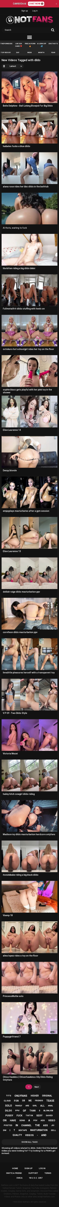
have (13, 1120)
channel (26, 1125)
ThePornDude (6, 43)
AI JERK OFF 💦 (41, 45)
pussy (9, 1115)
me (30, 1100)
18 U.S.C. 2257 (35, 1178)
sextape (22, 1130)
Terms (47, 1173)
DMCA (19, 1178)
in (17, 1125)
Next (36, 1087)
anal (50, 1106)
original (47, 1095)
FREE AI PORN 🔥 (30, 45)
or (23, 1100)
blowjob (48, 1110)
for (16, 1100)
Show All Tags (29, 1142)
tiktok (29, 1115)
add (43, 1120)
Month (41, 52)
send (22, 1120)
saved (49, 1115)
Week (29, 52)
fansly (18, 1106)
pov (35, 1120)
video (51, 1120)
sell (53, 1130)
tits (8, 1095)
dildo (8, 1110)
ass (45, 1125)
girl (35, 1106)
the (37, 1125)
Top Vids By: (6, 52)
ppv (17, 1110)
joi (52, 1125)
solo (8, 1105)
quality (17, 1135)
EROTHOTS (53, 43)
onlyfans (20, 1095)
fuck (19, 1115)
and (43, 1135)
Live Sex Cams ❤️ (18, 45)
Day (17, 52)
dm (4, 1130)
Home (15, 1168)
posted (8, 1125)
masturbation (39, 1130)
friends (39, 1101)
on (4, 1120)
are (27, 1106)
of (24, 1110)
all (42, 1105)
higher (35, 1095)
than (32, 1110)
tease (50, 1100)
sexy (39, 1115)
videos (29, 1135)
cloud (7, 1101)
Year (53, 52)
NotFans (26, 1202)
